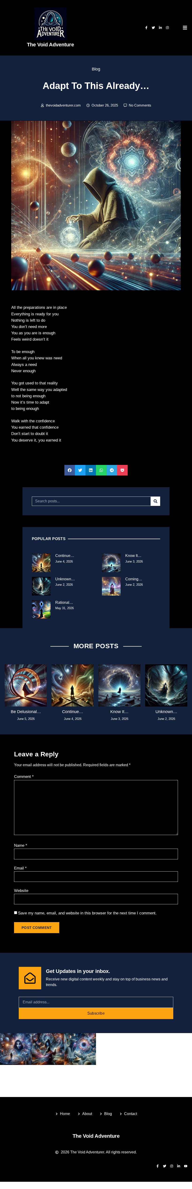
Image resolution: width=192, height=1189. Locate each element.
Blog (96, 69)
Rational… (64, 602)
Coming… (133, 579)
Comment (24, 776)
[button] (69, 470)
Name (20, 845)
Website (21, 890)
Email (20, 868)
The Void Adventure (50, 45)
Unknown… (65, 579)
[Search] (155, 501)
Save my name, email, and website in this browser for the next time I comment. (87, 913)
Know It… (133, 556)
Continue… (64, 556)
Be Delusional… (26, 711)
